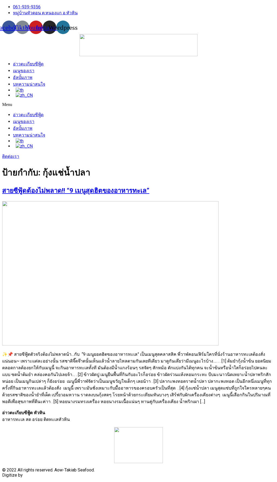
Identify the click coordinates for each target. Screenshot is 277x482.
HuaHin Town (36, 475)
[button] (138, 104)
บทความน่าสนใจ (29, 84)
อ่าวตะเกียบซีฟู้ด (28, 64)
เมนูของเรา (23, 70)
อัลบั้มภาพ (22, 77)
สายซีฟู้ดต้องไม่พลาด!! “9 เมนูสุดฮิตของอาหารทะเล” (75, 190)
